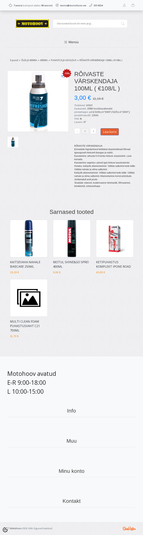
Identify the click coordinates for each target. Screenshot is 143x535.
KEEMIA (44, 60)
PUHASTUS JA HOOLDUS (63, 60)
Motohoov (15, 528)
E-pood (14, 60)
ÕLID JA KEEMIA (29, 60)
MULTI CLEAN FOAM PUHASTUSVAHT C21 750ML (25, 325)
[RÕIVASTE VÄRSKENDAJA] (38, 101)
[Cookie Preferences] (5, 529)
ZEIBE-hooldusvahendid (99, 108)
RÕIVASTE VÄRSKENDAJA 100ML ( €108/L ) (101, 60)
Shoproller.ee (129, 529)
